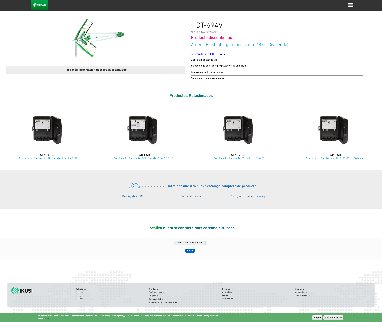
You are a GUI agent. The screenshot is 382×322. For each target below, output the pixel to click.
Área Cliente (301, 292)
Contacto (299, 289)
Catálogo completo (157, 292)
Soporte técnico (302, 295)
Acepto (317, 317)
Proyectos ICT (155, 295)
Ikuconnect (81, 299)
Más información (333, 317)
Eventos (226, 289)
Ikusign (79, 295)
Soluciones (81, 289)
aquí (264, 196)
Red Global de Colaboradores (163, 302)
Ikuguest (79, 292)
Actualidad (227, 292)
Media (225, 295)
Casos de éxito (156, 299)
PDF (141, 196)
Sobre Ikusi (227, 299)
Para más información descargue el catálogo (95, 69)
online (197, 196)
